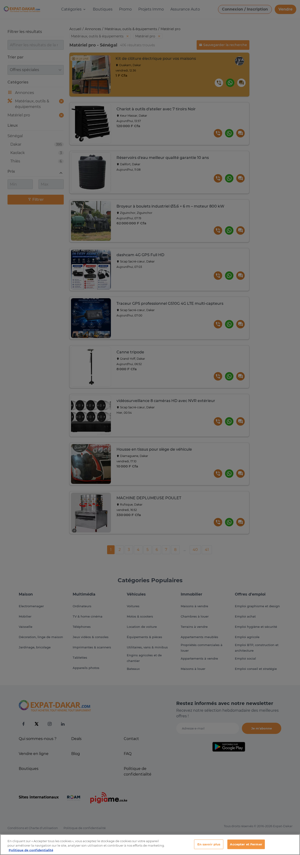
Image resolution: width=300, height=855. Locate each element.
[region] (150, 844)
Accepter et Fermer (246, 844)
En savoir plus (209, 844)
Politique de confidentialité (31, 850)
